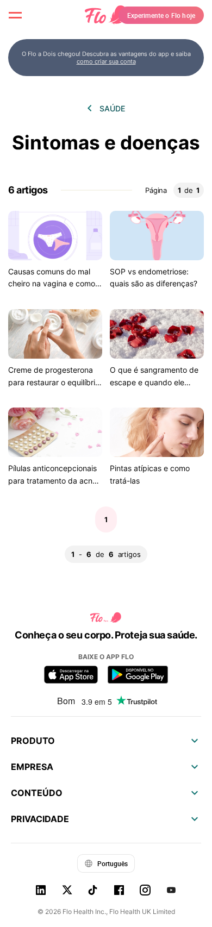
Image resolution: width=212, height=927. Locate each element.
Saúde (112, 108)
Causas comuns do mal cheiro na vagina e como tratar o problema (51, 283)
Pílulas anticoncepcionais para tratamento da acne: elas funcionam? (53, 480)
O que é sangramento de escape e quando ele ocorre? (154, 382)
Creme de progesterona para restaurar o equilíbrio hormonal (53, 382)
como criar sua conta (106, 61)
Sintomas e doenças (106, 142)
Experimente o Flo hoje (161, 15)
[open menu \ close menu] (15, 15)
